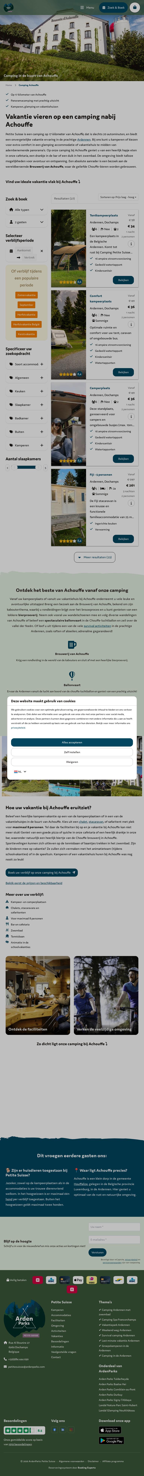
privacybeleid (18, 727)
